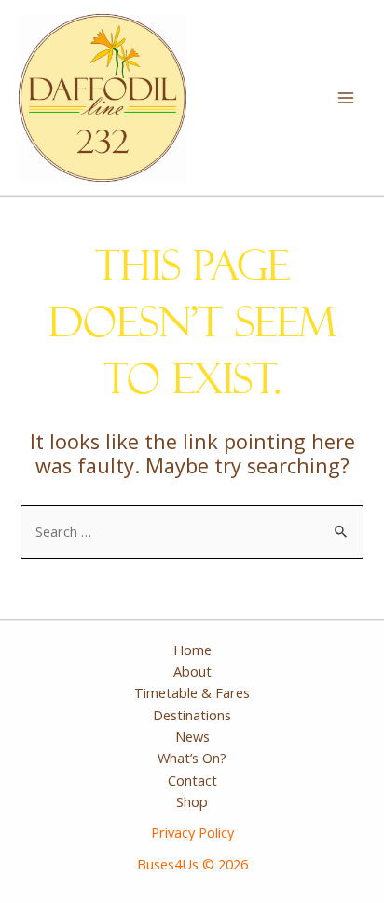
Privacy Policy (192, 832)
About (192, 671)
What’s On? (192, 757)
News (192, 736)
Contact (192, 780)
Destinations (192, 714)
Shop (192, 801)
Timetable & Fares (192, 692)
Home (192, 649)
